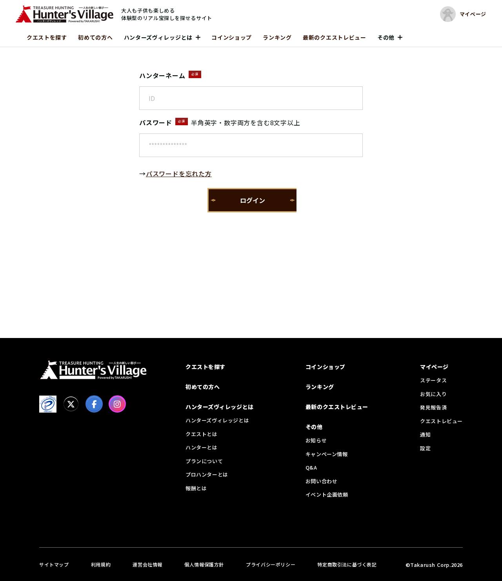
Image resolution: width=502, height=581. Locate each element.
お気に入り (433, 394)
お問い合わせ (322, 481)
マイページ (434, 367)
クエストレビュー (441, 421)
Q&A (311, 467)
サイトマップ (54, 564)
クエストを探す (47, 37)
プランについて (204, 461)
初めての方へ (95, 37)
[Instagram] (117, 404)
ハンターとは (202, 447)
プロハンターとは (207, 474)
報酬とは (196, 488)
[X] (71, 404)
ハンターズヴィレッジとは (158, 37)
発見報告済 (433, 407)
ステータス (433, 380)
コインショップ (231, 37)
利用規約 (101, 564)
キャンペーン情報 (327, 454)
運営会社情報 (147, 564)
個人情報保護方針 (204, 564)
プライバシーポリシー (270, 564)
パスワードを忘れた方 (179, 173)
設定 (425, 448)
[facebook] (94, 404)
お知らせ (316, 440)
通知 (425, 434)
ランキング (277, 37)
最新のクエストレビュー (334, 37)
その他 (386, 37)
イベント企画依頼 (327, 494)
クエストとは (202, 434)
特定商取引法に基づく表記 (346, 564)
